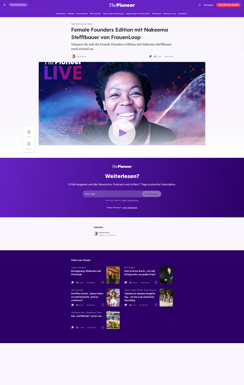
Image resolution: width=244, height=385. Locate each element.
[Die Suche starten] (200, 5)
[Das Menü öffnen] (4, 5)
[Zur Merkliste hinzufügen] (29, 144)
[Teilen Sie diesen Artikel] (29, 132)
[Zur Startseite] (122, 5)
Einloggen (208, 5)
